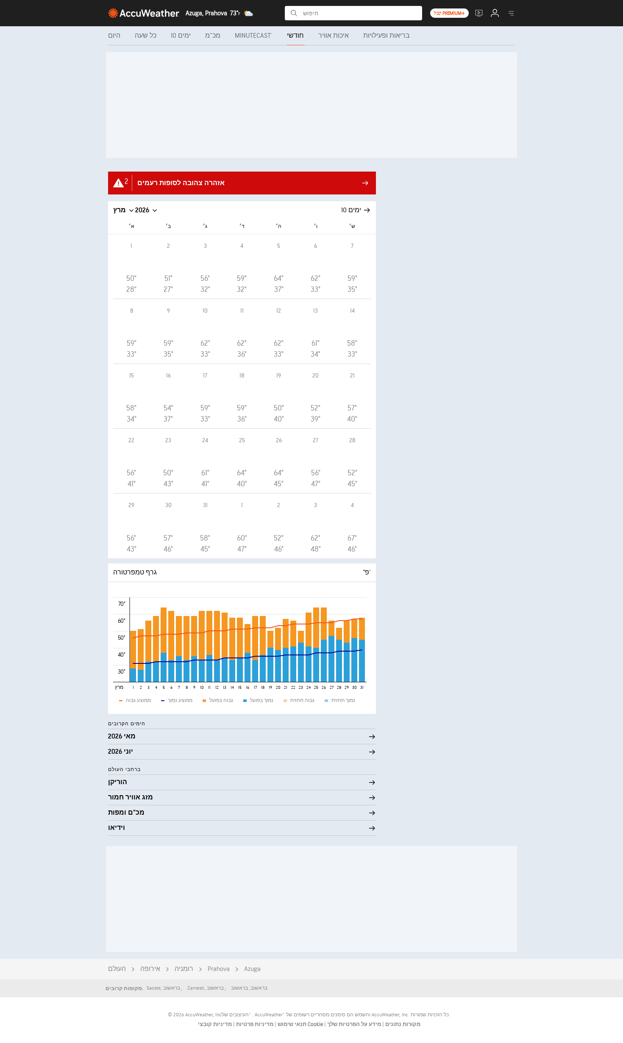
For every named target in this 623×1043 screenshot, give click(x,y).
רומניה (184, 969)
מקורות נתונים (402, 1024)
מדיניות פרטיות (254, 1024)
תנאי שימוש (291, 1024)
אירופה (150, 969)
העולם (117, 969)
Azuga (252, 969)
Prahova (219, 969)
